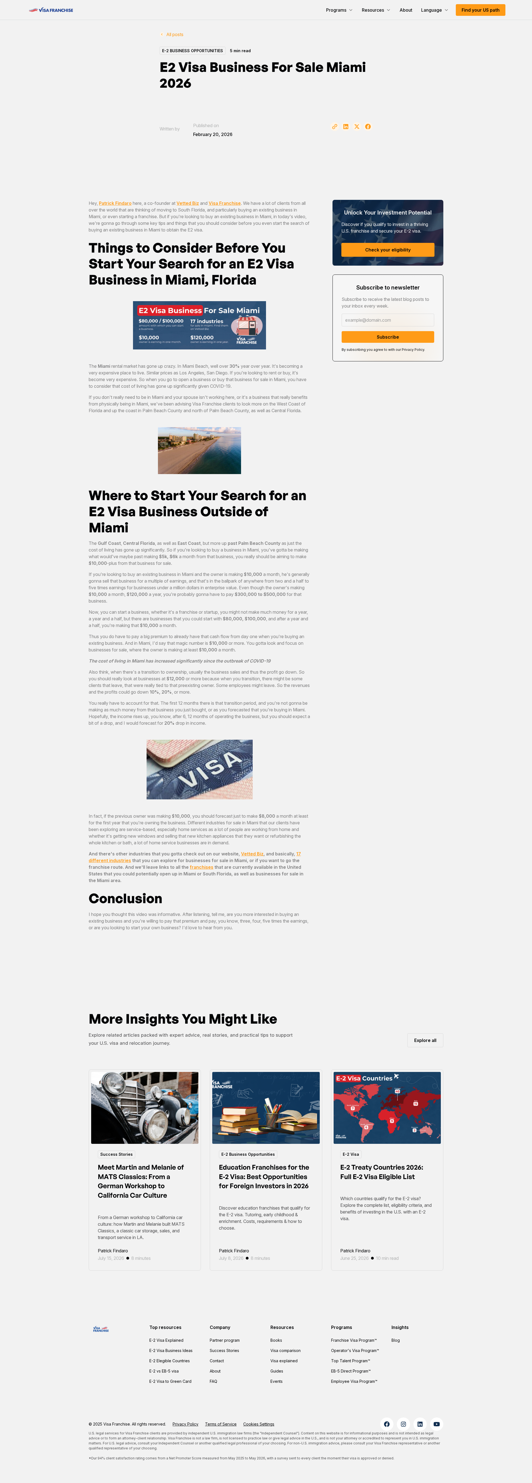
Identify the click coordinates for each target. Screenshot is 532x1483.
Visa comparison (285, 1350)
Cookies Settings (258, 1424)
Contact (217, 1360)
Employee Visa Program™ (354, 1381)
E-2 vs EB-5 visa (164, 1371)
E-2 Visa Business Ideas (171, 1350)
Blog (396, 1340)
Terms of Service (221, 1424)
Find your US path (481, 10)
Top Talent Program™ (350, 1360)
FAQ (213, 1381)
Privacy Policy (185, 1424)
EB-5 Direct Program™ (351, 1371)
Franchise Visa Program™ (354, 1340)
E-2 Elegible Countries (169, 1360)
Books (276, 1340)
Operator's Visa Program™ (355, 1350)
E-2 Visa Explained (166, 1340)
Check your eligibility (388, 250)
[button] (339, 10)
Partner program (225, 1340)
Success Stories (224, 1350)
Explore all (425, 1040)
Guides (276, 1371)
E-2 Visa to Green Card (170, 1381)
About (406, 10)
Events (276, 1381)
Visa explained (284, 1360)
